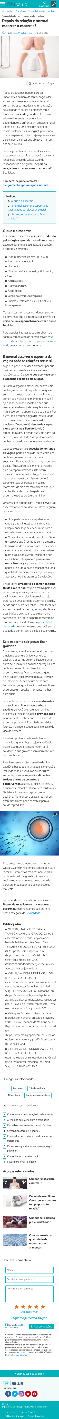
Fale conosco (10, 1412)
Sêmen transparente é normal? (23, 1131)
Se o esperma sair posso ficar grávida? (26, 216)
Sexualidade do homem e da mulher (23, 16)
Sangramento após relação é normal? (26, 185)
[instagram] (21, 1394)
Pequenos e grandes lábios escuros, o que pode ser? (29, 1148)
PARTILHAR (44, 6)
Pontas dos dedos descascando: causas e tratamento (29, 1138)
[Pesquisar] (54, 4)
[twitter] (15, 1394)
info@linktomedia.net (17, 1355)
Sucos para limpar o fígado (21, 1162)
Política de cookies (36, 1416)
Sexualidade (21, 11)
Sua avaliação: (28, 1312)
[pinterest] (35, 1394)
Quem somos (42, 1407)
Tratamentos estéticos (38, 1095)
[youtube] (28, 1394)
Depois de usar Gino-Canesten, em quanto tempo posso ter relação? (42, 1203)
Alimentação (14, 1095)
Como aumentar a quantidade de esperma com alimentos (40, 1242)
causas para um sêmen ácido (29, 343)
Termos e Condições (28, 1412)
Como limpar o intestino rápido (23, 1156)
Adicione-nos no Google (43, 83)
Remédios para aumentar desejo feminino (29, 1125)
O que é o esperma (22, 201)
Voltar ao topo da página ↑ (29, 1374)
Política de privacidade (14, 1416)
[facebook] (8, 1394)
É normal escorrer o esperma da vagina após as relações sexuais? (28, 207)
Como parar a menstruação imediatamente (30, 1114)
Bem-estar (18, 1088)
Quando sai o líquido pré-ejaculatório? (42, 1220)
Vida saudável (8, 11)
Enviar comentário (41, 1326)
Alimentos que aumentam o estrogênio (28, 1120)
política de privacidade (15, 1326)
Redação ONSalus (18, 33)
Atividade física (37, 1088)
